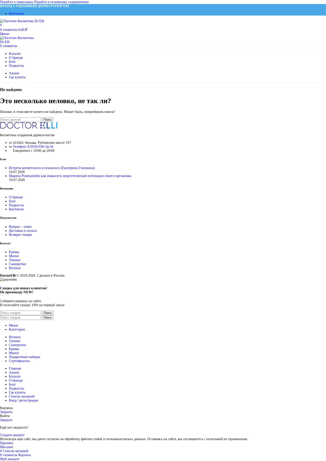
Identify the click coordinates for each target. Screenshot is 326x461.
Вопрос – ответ (20, 227)
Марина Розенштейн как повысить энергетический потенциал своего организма (70, 176)
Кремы (14, 252)
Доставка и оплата (23, 230)
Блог (12, 201)
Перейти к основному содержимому (61, 2)
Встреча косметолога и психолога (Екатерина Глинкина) (52, 168)
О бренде (16, 197)
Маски (14, 256)
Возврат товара (20, 234)
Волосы (15, 268)
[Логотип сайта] (22, 21)
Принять (6, 443)
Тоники (14, 260)
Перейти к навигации (17, 2)
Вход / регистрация (23, 400)
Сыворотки (17, 264)
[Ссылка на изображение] (29, 127)
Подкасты (16, 205)
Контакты (16, 209)
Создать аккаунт (12, 435)
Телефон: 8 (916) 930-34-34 (33, 146)
